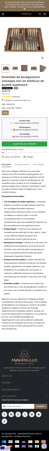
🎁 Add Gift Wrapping (25, 130)
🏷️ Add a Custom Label (25, 123)
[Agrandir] (42, 58)
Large (6, 113)
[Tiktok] (4, 421)
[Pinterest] (4, 414)
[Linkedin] (32, 414)
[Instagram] (18, 414)
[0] (44, 14)
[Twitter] (25, 414)
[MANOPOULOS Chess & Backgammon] (24, 14)
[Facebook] (11, 414)
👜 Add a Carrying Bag (25, 136)
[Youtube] (38, 414)
